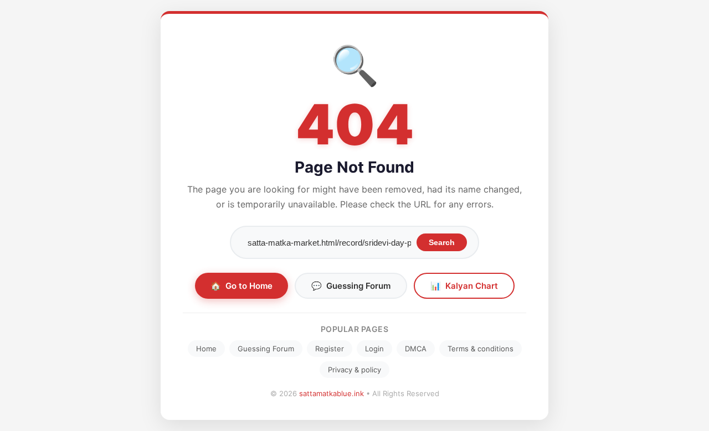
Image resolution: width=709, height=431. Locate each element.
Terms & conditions (480, 348)
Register (329, 348)
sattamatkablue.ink (331, 393)
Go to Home (241, 286)
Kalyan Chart (464, 286)
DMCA (416, 348)
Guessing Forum (351, 286)
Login (374, 348)
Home (206, 348)
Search (442, 242)
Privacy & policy (354, 369)
